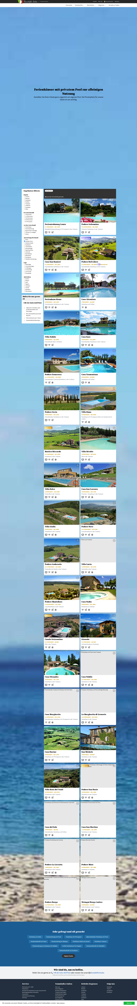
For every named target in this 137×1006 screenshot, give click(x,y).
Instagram (110, 990)
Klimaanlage (28, 248)
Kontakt (95, 1)
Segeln (27, 284)
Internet (27, 252)
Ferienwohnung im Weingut (59, 941)
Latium (27, 196)
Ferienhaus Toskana (100, 941)
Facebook (109, 987)
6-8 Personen (29, 220)
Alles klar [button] (129, 1003)
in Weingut (28, 268)
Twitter (109, 988)
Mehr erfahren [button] (61, 1003)
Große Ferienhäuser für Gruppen (71, 946)
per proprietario (109, 1)
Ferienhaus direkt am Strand (81, 941)
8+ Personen (28, 221)
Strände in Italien (114, 5)
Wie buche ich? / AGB (27, 987)
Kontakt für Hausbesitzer (29, 990)
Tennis (27, 287)
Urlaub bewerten (59, 996)
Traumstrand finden (60, 992)
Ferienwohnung (29, 228)
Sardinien (28, 200)
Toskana (27, 204)
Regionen (101, 5)
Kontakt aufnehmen (60, 990)
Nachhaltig (28, 253)
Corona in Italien (59, 999)
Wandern (27, 289)
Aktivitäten (90, 5)
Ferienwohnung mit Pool (53, 937)
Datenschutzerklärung (28, 996)
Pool (26, 239)
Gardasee (27, 207)
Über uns (100, 1)
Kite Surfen (28, 291)
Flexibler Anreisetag (30, 259)
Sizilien (27, 202)
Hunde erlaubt (29, 243)
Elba (26, 209)
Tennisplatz (28, 246)
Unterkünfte (79, 5)
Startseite (69, 5)
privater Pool (29, 241)
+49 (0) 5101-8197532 (61, 972)
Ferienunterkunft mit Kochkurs (68, 950)
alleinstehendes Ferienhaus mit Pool (97, 937)
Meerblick (28, 255)
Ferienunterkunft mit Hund (38, 941)
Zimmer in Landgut (30, 232)
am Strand (28, 271)
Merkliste (117, 1)
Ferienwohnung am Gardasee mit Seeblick (45, 946)
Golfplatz (28, 245)
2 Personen (28, 214)
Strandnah (28, 273)
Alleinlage (28, 264)
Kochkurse (28, 257)
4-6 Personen (29, 218)
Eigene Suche (68, 956)
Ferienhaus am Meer (35, 937)
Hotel (27, 234)
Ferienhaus (28, 227)
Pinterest (109, 992)
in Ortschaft (28, 270)
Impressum (25, 994)
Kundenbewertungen (61, 994)
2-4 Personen (29, 216)
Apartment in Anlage (31, 230)
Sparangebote (59, 997)
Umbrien (27, 205)
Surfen (27, 278)
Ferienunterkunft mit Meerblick (95, 946)
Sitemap (24, 997)
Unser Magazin (59, 988)
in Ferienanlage (29, 266)
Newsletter (25, 988)
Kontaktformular (97, 972)
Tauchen (27, 286)
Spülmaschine (29, 250)
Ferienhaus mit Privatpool (73, 937)
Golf (26, 282)
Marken (27, 198)
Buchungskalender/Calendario (30, 992)
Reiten (27, 280)
